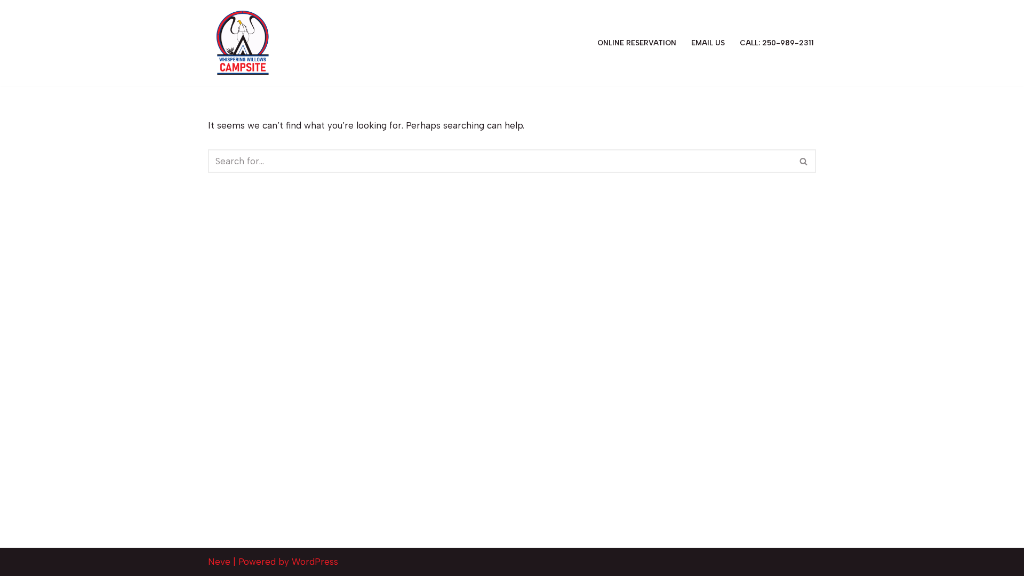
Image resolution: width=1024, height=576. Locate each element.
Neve (219, 561)
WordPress (315, 561)
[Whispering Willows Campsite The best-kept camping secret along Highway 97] (242, 43)
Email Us (708, 42)
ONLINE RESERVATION (636, 42)
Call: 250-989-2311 (777, 42)
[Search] (804, 161)
